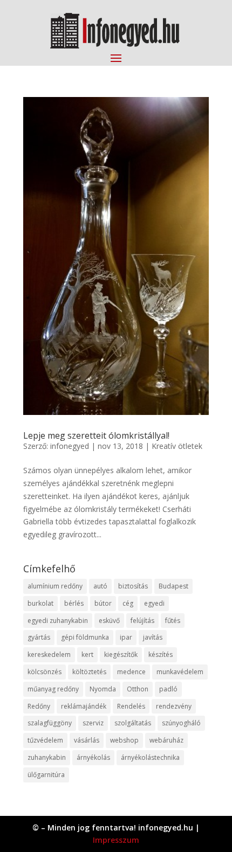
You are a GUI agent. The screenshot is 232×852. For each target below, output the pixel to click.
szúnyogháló (181, 723)
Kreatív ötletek (177, 446)
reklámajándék (83, 706)
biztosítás (133, 586)
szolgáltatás (132, 723)
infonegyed (69, 446)
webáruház (166, 740)
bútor (103, 603)
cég (127, 603)
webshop (124, 740)
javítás (152, 637)
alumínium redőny (55, 586)
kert (87, 654)
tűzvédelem (45, 740)
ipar (126, 637)
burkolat (40, 603)
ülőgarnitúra (46, 774)
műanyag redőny (53, 689)
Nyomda (103, 689)
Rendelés (131, 706)
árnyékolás (93, 757)
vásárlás (86, 740)
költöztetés (89, 671)
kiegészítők (121, 654)
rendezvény (174, 706)
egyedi (154, 603)
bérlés (74, 603)
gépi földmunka (85, 637)
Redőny (39, 706)
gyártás (39, 637)
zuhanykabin (47, 757)
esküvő (109, 620)
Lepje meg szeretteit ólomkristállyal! (96, 435)
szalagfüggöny (50, 723)
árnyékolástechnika (150, 757)
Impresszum (116, 840)
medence (131, 671)
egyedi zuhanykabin (58, 620)
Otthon (137, 689)
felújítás (142, 620)
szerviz (93, 723)
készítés (160, 654)
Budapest (173, 586)
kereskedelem (49, 654)
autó (100, 586)
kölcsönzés (45, 671)
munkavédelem (179, 671)
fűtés (172, 620)
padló (168, 689)
